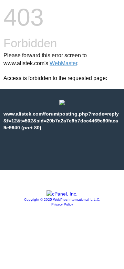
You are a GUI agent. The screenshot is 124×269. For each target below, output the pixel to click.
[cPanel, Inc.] (62, 194)
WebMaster (63, 63)
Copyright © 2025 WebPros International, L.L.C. (62, 199)
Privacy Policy (62, 204)
